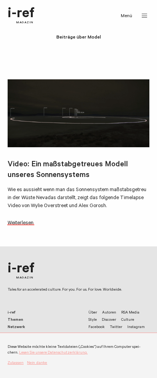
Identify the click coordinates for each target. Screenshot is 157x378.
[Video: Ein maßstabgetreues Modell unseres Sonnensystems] (78, 113)
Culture (127, 320)
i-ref (21, 15)
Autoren (109, 313)
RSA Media (130, 313)
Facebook (96, 327)
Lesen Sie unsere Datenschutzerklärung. (53, 353)
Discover (109, 320)
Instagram (136, 327)
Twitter (116, 327)
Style (92, 320)
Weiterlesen (21, 223)
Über (92, 313)
